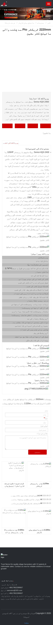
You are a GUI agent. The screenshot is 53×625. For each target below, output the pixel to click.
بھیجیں (37, 452)
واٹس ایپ (7, 126)
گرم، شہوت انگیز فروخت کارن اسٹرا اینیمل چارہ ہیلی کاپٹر (14, 485)
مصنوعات (40, 23)
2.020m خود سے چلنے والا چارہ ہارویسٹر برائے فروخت (14, 531)
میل (46, 418)
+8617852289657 (16, 587)
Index (26, 623)
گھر (49, 23)
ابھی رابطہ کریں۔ (45, 126)
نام (46, 411)
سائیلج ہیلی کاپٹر (26, 23)
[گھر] (4, 3)
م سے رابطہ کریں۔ (7, 581)
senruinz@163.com (14, 590)
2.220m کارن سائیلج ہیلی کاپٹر (39, 531)
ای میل (32, 126)
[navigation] (48, 4)
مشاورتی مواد (42, 433)
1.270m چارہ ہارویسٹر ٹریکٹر (39, 485)
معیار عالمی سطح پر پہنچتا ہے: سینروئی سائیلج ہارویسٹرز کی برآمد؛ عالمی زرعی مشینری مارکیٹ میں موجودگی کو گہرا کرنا (25, 499)
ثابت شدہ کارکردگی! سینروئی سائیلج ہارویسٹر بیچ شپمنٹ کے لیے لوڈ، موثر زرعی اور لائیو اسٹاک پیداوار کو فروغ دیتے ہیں (25, 503)
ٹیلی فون (20, 126)
